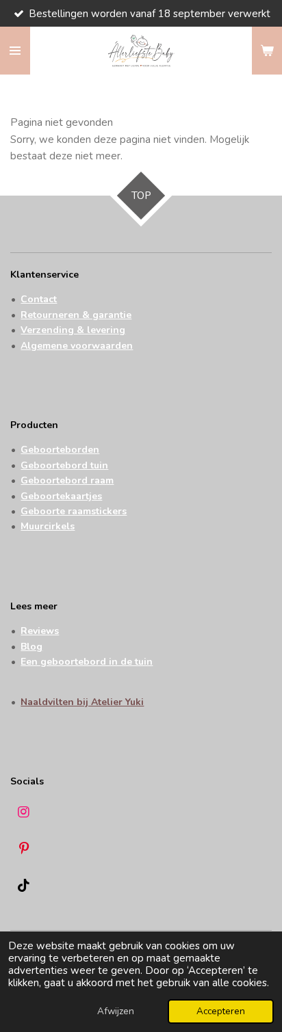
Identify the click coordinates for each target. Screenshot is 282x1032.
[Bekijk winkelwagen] (267, 51)
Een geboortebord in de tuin (87, 661)
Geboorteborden (60, 449)
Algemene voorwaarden (77, 345)
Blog (31, 646)
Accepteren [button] (220, 1011)
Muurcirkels (48, 526)
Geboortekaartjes (61, 496)
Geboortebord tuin (64, 465)
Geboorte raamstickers (74, 511)
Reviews (40, 630)
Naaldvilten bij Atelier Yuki (82, 702)
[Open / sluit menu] (15, 51)
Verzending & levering (73, 329)
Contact (39, 299)
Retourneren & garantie (76, 314)
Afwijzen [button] (115, 1011)
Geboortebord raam (67, 480)
